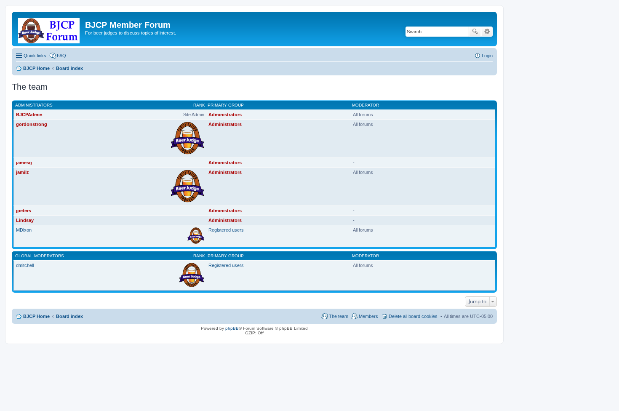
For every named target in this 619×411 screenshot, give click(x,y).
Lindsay (25, 220)
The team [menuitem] (338, 316)
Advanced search (487, 32)
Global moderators (39, 256)
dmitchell (25, 265)
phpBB (232, 328)
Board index (69, 316)
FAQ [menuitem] (61, 55)
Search (475, 32)
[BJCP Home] (49, 29)
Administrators (34, 105)
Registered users (226, 229)
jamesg (24, 162)
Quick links (35, 55)
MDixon (24, 229)
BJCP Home (36, 316)
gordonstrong (31, 124)
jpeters (23, 210)
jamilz (22, 172)
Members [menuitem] (368, 316)
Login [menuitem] (487, 55)
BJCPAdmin (29, 114)
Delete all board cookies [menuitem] (413, 316)
